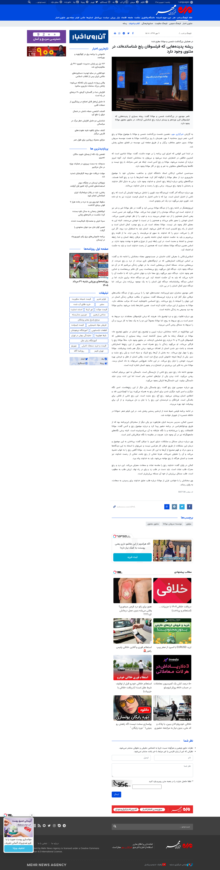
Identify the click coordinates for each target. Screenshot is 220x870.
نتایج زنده (68, 2)
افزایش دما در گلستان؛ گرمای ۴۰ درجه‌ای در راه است (87, 94)
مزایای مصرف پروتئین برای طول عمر (89, 140)
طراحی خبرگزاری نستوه (178, 864)
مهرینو (74, 346)
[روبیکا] (44, 826)
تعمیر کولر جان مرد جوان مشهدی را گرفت (89, 229)
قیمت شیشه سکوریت (81, 299)
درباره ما (55, 843)
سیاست (106, 17)
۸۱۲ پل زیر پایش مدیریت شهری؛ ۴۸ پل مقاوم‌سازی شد (87, 65)
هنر (174, 17)
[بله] (59, 826)
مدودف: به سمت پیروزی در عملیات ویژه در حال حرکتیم (87, 165)
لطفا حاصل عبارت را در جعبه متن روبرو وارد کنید (171, 781)
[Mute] (161, 559)
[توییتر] (49, 826)
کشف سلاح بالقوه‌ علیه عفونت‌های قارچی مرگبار (90, 132)
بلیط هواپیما (101, 335)
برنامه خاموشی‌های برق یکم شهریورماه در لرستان (88, 238)
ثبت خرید (132, 557)
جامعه (130, 17)
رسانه (125, 23)
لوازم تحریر (101, 299)
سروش (133, 2)
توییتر (93, 2)
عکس (82, 17)
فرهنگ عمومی (175, 23)
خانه (190, 17)
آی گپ (122, 2)
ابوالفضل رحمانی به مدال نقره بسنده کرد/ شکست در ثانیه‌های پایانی (89, 213)
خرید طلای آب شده (82, 304)
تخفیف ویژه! (19, 848)
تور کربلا (89, 309)
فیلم (77, 17)
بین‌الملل (98, 17)
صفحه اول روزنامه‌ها (96, 249)
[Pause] (157, 559)
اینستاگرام (103, 2)
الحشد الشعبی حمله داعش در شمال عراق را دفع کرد (89, 113)
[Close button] (32, 815)
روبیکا (83, 2)
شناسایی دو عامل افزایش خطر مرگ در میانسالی (88, 122)
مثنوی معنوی (153, 524)
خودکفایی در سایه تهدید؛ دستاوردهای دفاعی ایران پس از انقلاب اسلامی (88, 75)
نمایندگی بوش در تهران (81, 335)
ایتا (74, 2)
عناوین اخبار (187, 23)
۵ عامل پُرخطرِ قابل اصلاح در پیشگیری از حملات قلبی (87, 103)
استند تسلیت (76, 309)
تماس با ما (42, 843)
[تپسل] (114, 536)
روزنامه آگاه (79, 351)
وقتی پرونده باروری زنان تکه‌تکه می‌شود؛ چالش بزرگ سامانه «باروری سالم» (87, 84)
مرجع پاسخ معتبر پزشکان (89, 320)
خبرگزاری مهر (178, 134)
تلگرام (143, 2)
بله (114, 2)
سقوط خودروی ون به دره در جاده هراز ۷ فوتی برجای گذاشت (87, 203)
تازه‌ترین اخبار (100, 49)
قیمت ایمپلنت (77, 325)
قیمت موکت (101, 309)
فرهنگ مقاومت (161, 23)
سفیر (102, 304)
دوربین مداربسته (79, 314)
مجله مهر (70, 17)
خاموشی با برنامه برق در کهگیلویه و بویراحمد (89, 56)
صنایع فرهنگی (147, 23)
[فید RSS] (39, 826)
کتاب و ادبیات (134, 23)
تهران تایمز (98, 351)
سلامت (137, 17)
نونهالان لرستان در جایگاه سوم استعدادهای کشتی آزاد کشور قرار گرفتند (87, 184)
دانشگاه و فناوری (148, 17)
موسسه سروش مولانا (172, 524)
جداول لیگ (55, 2)
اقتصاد (123, 17)
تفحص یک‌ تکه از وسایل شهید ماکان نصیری (89, 156)
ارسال (116, 794)
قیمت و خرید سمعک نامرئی (94, 346)
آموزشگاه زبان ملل (89, 340)
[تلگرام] (64, 826)
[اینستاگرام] (54, 826)
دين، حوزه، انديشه (163, 17)
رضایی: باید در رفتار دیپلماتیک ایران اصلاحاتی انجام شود (89, 194)
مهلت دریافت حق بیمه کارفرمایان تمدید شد (87, 175)
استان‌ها (89, 17)
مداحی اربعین (99, 314)
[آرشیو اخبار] (34, 826)
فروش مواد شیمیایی (97, 325)
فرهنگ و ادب (182, 17)
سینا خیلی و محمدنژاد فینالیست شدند (88, 221)
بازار (118, 17)
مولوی (188, 524)
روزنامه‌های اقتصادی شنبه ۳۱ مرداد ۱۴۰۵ (89, 284)
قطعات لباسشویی (99, 330)
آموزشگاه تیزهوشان (79, 330)
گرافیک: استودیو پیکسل (154, 864)
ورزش (113, 17)
